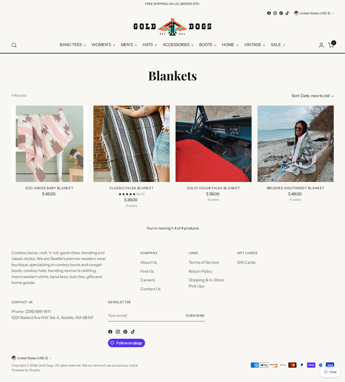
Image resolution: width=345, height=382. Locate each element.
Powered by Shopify (26, 370)
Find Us (147, 271)
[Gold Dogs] (172, 26)
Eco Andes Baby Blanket (49, 188)
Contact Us (150, 289)
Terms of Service (204, 262)
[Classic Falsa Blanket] (131, 144)
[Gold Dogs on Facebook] (269, 13)
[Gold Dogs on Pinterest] (281, 13)
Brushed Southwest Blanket (296, 188)
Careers (147, 280)
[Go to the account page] (321, 45)
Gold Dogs (46, 365)
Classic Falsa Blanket (131, 188)
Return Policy (200, 271)
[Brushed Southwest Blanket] (295, 144)
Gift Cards (246, 262)
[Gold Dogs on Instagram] (275, 13)
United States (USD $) (315, 13)
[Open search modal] (14, 45)
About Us (148, 262)
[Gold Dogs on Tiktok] (287, 13)
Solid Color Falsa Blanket (213, 188)
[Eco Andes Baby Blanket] (50, 144)
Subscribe (195, 315)
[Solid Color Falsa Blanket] (214, 144)
